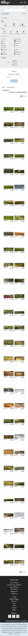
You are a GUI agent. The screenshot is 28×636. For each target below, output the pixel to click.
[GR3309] (9, 448)
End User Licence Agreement (13, 621)
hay (4, 43)
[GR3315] (19, 370)
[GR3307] (9, 402)
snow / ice (18, 43)
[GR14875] (9, 152)
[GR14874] (9, 245)
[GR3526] (19, 323)
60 (17, 74)
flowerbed (5, 54)
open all (24, 13)
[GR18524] (9, 120)
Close (16, 634)
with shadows (22, 24)
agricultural (18, 52)
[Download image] (11, 112)
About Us (14, 601)
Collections (14, 593)
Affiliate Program (14, 599)
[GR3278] (9, 464)
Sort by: (8, 77)
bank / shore (18, 41)
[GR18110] (9, 214)
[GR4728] (9, 261)
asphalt (4, 45)
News (14, 603)
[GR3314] (9, 480)
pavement (5, 49)
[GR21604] (19, 542)
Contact (14, 608)
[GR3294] (19, 558)
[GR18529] (9, 183)
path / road (18, 39)
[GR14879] (19, 261)
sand (4, 52)
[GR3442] (19, 464)
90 (19, 74)
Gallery (14, 610)
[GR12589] (9, 230)
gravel (4, 47)
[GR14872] (19, 167)
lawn (4, 39)
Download (14, 81)
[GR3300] (19, 527)
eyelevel (15, 62)
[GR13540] (9, 292)
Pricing (14, 597)
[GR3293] (9, 417)
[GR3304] (19, 448)
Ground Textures (14, 587)
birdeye (15, 60)
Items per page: (11, 74)
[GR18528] (19, 152)
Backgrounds (14, 591)
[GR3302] (19, 308)
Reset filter (5, 13)
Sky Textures (14, 589)
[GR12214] (19, 136)
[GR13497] (19, 339)
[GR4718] (19, 214)
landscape (18, 54)
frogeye (15, 65)
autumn (4, 32)
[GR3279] (9, 198)
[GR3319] (19, 433)
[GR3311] (19, 355)
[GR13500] (19, 120)
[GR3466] (9, 495)
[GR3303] (9, 386)
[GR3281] (19, 480)
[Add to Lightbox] (13, 112)
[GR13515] (9, 433)
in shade (14, 24)
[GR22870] (9, 277)
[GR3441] (9, 323)
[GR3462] (9, 339)
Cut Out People (14, 583)
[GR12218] (19, 105)
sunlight (5, 24)
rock (17, 49)
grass (4, 41)
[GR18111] (9, 105)
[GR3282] (9, 542)
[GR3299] (19, 402)
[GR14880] (19, 292)
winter (23, 32)
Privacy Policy (24, 621)
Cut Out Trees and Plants (14, 585)
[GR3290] (9, 558)
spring (11, 32)
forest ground (19, 47)
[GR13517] (9, 511)
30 (15, 74)
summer (17, 32)
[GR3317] (9, 355)
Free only (4, 17)
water (17, 45)
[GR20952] (19, 198)
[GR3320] (9, 527)
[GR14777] (19, 511)
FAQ (14, 605)
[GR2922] (19, 230)
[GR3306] (9, 370)
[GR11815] (9, 167)
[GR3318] (19, 386)
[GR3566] (9, 308)
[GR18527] (9, 136)
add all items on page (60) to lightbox (18, 92)
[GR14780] (19, 183)
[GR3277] (19, 417)
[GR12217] (19, 245)
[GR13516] (19, 495)
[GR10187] (19, 277)
